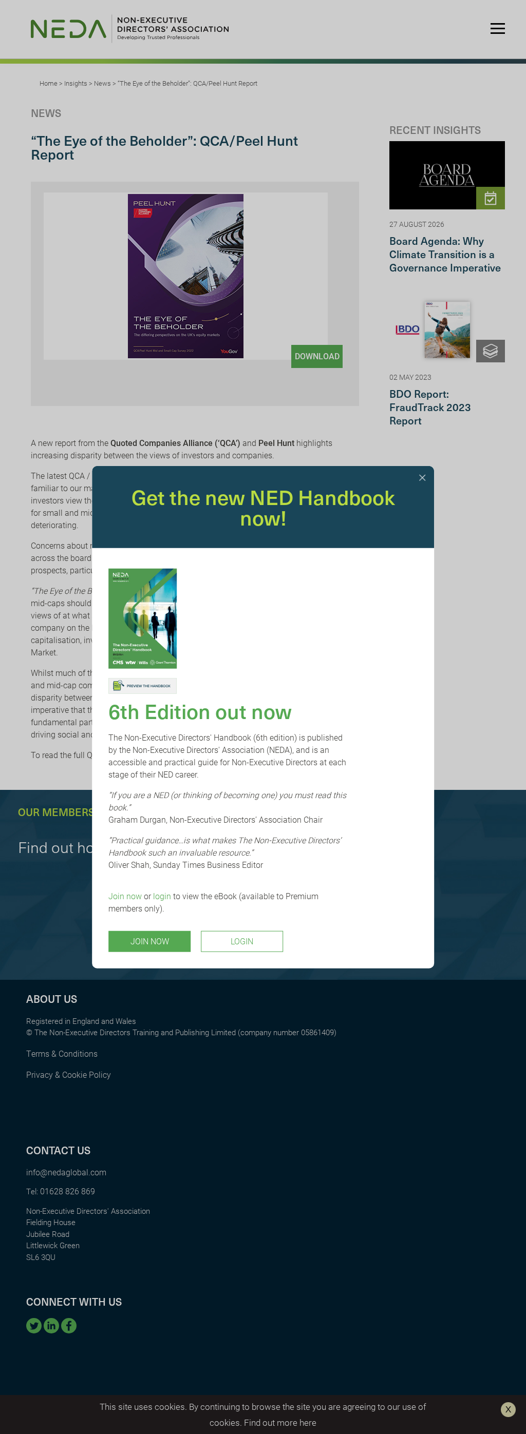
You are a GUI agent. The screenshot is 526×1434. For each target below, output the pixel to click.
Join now (125, 895)
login (162, 895)
